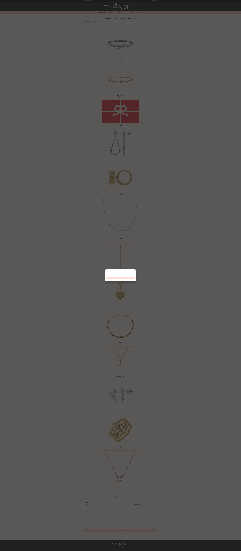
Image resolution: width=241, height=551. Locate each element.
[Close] (134, 270)
